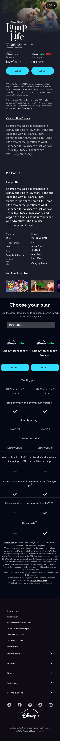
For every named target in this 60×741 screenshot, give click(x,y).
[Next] (54, 285)
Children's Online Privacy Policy (19, 623)
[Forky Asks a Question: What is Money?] (42, 286)
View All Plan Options (18, 118)
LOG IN (51, 5)
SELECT (17, 70)
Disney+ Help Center (38, 580)
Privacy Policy (12, 617)
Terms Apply (10, 543)
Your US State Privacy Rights (18, 629)
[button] (30, 653)
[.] (9, 705)
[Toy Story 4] (17, 286)
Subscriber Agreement (15, 635)
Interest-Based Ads (14, 646)
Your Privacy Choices (15, 641)
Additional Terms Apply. (22, 108)
